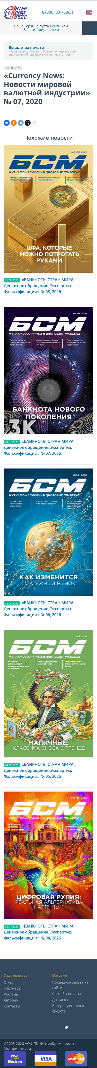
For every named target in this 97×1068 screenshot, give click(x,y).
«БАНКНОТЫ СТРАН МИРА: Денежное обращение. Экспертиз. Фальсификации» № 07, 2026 (39, 447)
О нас (8, 982)
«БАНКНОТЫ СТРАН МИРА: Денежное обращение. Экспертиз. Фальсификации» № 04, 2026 (39, 932)
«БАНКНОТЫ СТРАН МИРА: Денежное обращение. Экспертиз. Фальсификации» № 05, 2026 (39, 770)
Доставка (60, 999)
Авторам (11, 1000)
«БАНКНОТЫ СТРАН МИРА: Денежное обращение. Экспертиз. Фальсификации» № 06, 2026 (39, 608)
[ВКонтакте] (7, 123)
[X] (28, 123)
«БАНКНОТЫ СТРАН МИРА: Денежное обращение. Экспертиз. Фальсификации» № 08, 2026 (39, 285)
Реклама (11, 994)
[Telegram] (21, 123)
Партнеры (12, 988)
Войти (55, 26)
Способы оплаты (66, 993)
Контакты (12, 1006)
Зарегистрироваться (41, 29)
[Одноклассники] (14, 123)
